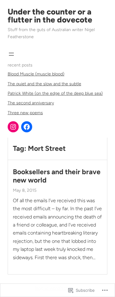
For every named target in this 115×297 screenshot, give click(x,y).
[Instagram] (13, 126)
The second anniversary (31, 103)
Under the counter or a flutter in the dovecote (50, 16)
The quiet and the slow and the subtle (44, 83)
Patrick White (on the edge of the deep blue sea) (55, 93)
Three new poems (25, 112)
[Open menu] (11, 54)
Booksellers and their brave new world (57, 176)
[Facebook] (26, 126)
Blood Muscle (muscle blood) (36, 74)
